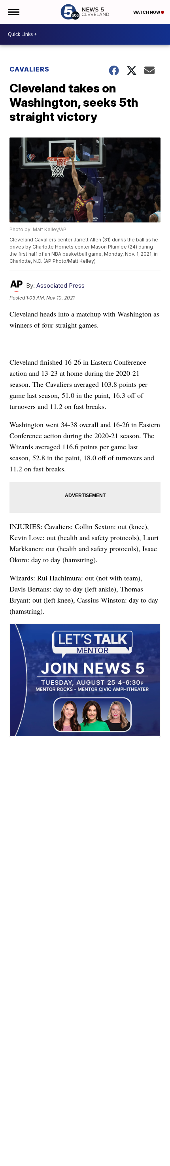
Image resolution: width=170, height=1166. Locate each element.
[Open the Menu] (13, 12)
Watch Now (147, 12)
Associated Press (60, 285)
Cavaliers (29, 69)
